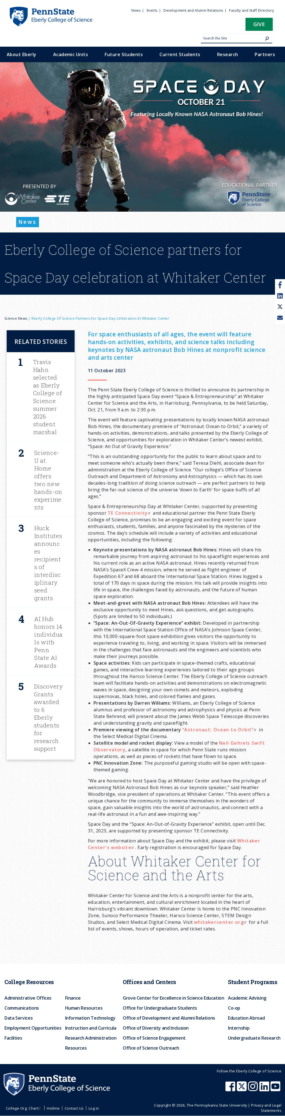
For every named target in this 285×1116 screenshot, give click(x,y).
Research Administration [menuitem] (91, 1038)
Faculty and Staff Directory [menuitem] (251, 10)
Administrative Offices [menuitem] (27, 998)
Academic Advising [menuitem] (247, 998)
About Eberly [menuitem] (21, 54)
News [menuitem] (136, 10)
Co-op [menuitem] (234, 1008)
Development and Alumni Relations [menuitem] (193, 10)
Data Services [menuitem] (18, 1018)
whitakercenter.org (219, 922)
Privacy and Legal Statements (266, 1108)
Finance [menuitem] (73, 998)
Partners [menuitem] (265, 54)
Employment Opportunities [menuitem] (32, 1028)
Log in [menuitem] (94, 1108)
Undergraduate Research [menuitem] (254, 1038)
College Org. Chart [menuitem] (22, 1108)
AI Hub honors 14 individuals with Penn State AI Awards (48, 642)
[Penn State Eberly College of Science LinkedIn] (265, 1089)
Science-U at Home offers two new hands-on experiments (48, 480)
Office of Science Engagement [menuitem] (154, 1038)
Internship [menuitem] (238, 1028)
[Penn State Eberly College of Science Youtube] (276, 1089)
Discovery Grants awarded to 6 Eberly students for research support (48, 717)
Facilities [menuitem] (13, 1038)
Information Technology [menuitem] (90, 1018)
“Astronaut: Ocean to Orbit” (218, 730)
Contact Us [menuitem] (74, 1108)
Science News (15, 318)
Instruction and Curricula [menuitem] (90, 1028)
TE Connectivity (128, 513)
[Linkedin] (280, 296)
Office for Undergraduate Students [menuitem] (160, 1008)
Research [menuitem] (227, 54)
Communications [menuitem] (21, 1008)
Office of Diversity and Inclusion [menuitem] (156, 1028)
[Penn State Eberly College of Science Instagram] (253, 1089)
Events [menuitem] (152, 10)
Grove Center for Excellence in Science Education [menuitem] (173, 998)
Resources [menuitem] (76, 1048)
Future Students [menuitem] (124, 54)
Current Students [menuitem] (179, 54)
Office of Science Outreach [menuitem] (151, 1048)
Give (259, 24)
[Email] (280, 318)
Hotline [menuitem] (53, 1108)
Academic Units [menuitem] (70, 54)
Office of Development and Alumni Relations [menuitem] (169, 1018)
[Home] (50, 9)
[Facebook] (280, 285)
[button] (259, 26)
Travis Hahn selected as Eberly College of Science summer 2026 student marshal (47, 397)
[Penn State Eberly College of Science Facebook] (231, 1089)
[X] (280, 307)
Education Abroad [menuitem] (246, 1018)
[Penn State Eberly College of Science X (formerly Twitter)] (242, 1089)
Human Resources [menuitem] (84, 1008)
